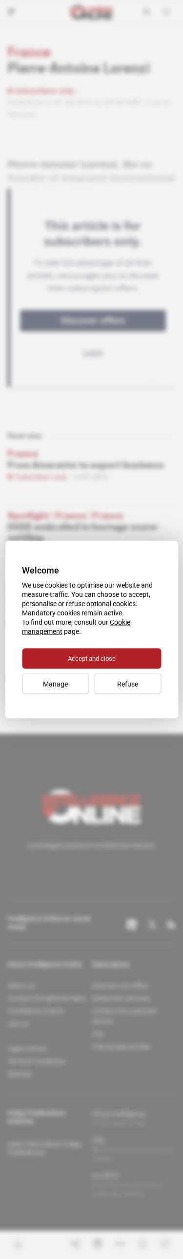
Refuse (127, 684)
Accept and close (92, 658)
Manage (55, 684)
